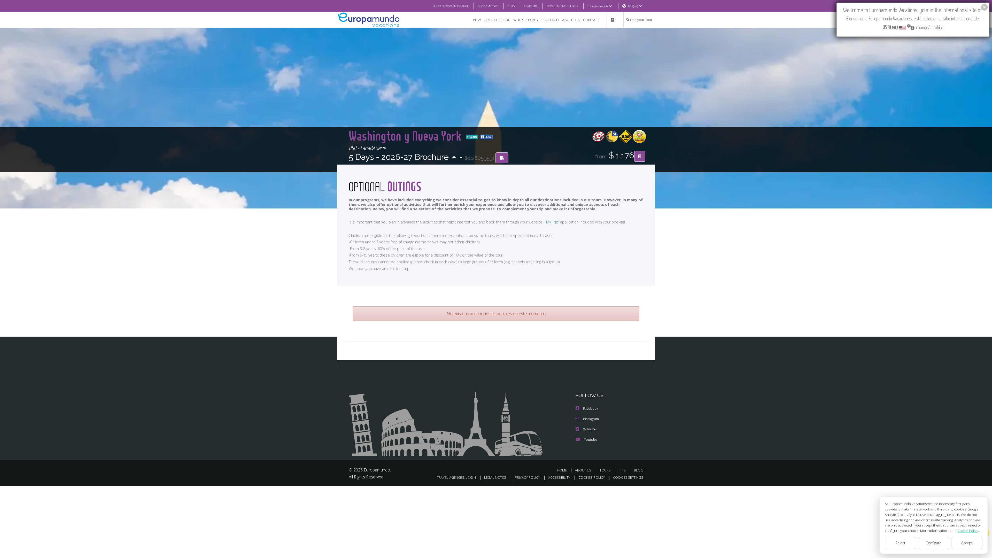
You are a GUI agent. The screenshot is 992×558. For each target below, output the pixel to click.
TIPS (622, 470)
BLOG (511, 6)
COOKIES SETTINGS (628, 477)
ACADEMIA (531, 6)
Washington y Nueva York (406, 135)
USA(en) (633, 6)
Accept (967, 542)
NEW (477, 19)
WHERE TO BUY (525, 19)
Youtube (590, 439)
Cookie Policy (968, 530)
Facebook (590, 408)
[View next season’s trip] (454, 157)
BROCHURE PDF (497, 19)
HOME (562, 470)
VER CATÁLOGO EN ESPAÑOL (451, 6)
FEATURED (550, 19)
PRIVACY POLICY (527, 477)
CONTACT (591, 19)
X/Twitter (590, 429)
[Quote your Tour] (639, 156)
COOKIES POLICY (591, 477)
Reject (900, 542)
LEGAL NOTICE (495, 477)
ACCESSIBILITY (559, 477)
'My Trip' (552, 222)
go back (473, 137)
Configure (933, 542)
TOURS (605, 470)
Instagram (591, 418)
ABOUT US (571, 19)
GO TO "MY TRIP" (488, 6)
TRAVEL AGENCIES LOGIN (562, 6)
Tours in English (597, 6)
